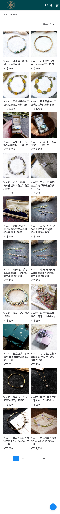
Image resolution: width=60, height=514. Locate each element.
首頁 (5, 14)
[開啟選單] (3, 5)
